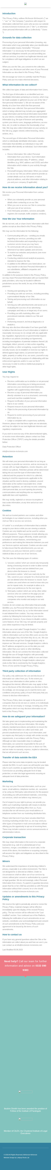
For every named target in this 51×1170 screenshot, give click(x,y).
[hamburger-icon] (4, 4)
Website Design (9, 1158)
